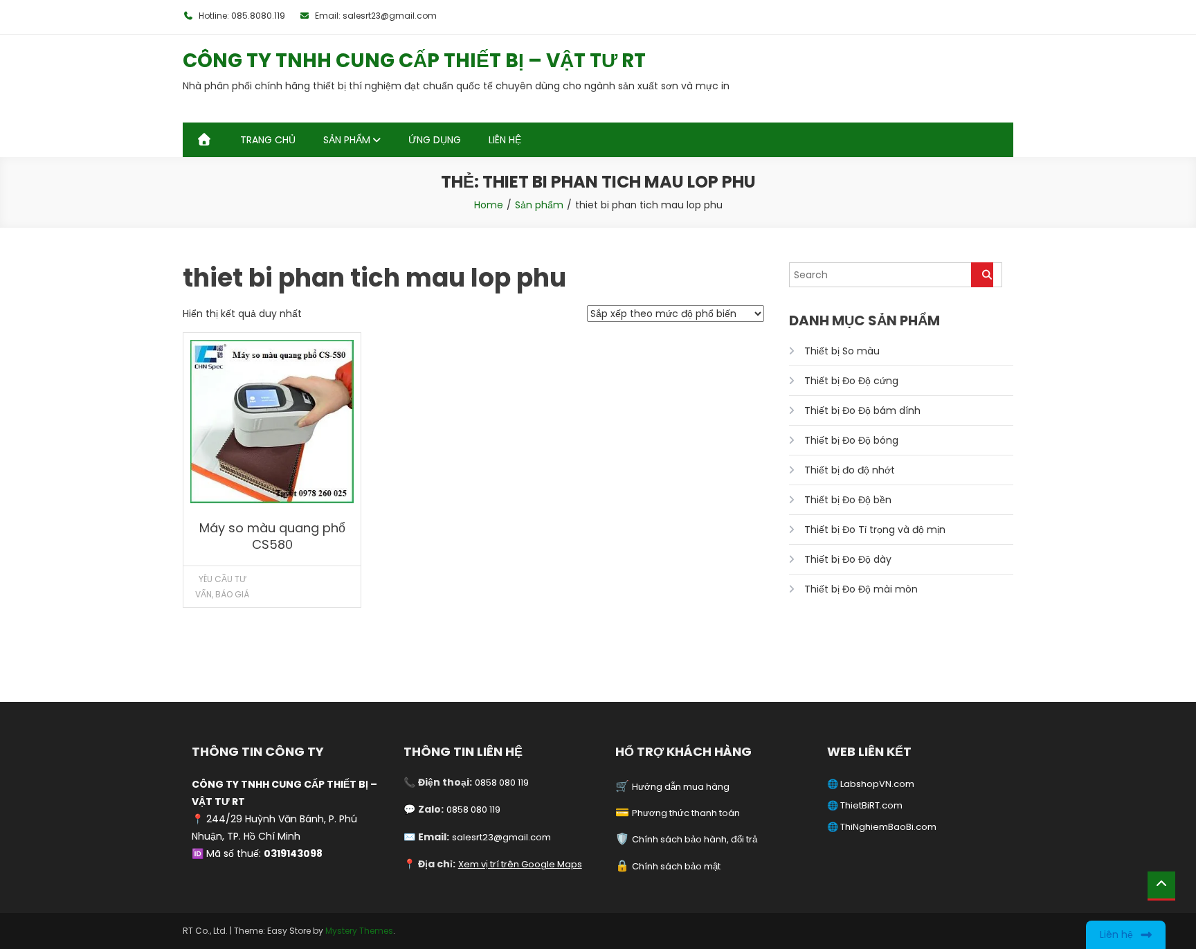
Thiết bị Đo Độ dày (847, 559)
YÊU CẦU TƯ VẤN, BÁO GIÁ (222, 586)
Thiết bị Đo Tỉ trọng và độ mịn (874, 529)
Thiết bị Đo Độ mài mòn (861, 589)
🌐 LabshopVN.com (870, 783)
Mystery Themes (359, 931)
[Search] (982, 274)
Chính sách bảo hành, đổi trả (694, 839)
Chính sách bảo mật (676, 866)
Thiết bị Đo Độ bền (847, 500)
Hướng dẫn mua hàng (681, 786)
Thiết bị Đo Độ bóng (851, 440)
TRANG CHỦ (268, 140)
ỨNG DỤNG (434, 140)
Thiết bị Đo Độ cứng (851, 381)
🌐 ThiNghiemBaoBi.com (881, 826)
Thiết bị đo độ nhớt (849, 470)
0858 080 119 (502, 782)
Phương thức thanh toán (686, 813)
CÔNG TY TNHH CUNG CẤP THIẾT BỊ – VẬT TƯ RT (414, 60)
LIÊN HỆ (505, 140)
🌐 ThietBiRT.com (865, 805)
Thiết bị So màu (842, 351)
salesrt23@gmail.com (501, 837)
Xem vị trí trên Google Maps (520, 864)
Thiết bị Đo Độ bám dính (862, 410)
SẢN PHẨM (346, 140)
